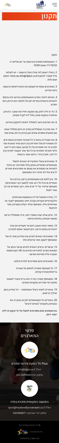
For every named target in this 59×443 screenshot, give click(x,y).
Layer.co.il (34, 438)
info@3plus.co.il (26, 369)
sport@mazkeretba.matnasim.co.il (26, 408)
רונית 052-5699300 (26, 375)
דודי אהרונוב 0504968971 (26, 413)
